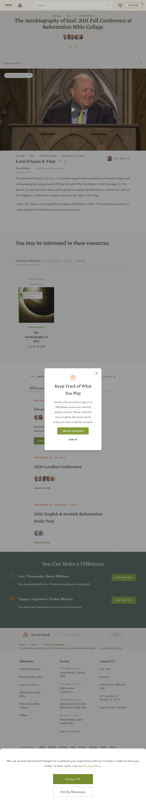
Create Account (73, 430)
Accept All (73, 779)
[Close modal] (96, 373)
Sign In (73, 439)
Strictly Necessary (73, 792)
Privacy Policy (92, 766)
